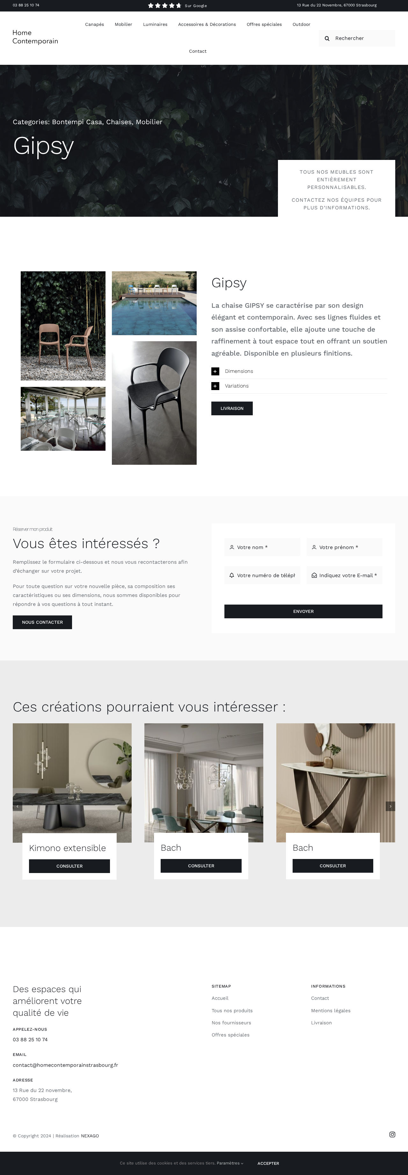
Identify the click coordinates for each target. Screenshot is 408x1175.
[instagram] (392, 1134)
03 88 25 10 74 (26, 5)
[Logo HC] (35, 32)
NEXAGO (90, 1135)
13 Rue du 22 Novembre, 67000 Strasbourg (336, 5)
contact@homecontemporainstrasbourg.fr (65, 1065)
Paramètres (229, 1163)
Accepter (268, 1163)
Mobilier (149, 122)
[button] (299, 371)
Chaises (119, 122)
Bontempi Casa (77, 122)
